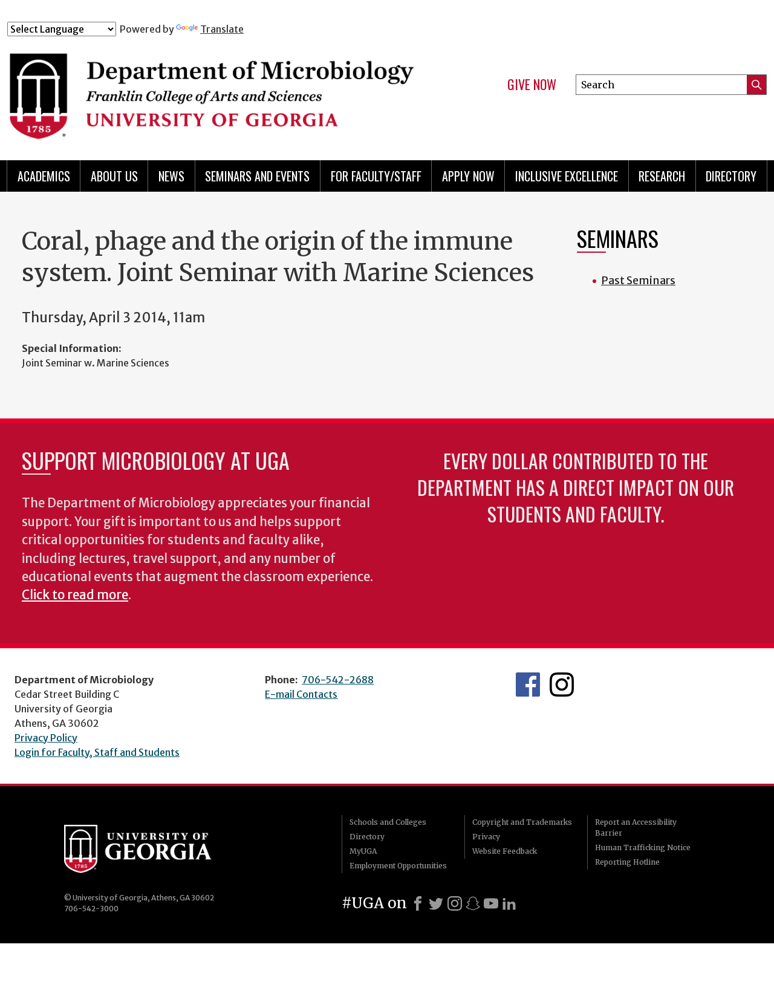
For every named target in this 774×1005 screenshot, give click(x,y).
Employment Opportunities (398, 865)
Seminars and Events (257, 176)
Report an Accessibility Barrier (636, 828)
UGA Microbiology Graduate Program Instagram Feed (562, 684)
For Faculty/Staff (376, 176)
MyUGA (363, 851)
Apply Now (468, 176)
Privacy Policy (46, 738)
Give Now (531, 84)
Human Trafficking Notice (643, 847)
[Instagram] (454, 903)
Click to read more (75, 595)
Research (662, 176)
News (171, 176)
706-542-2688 (338, 680)
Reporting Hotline (627, 862)
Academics (44, 176)
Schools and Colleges (388, 822)
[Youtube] (491, 903)
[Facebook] (418, 903)
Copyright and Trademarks (522, 822)
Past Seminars (638, 280)
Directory (731, 176)
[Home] (217, 89)
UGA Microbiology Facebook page (528, 684)
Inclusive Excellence (566, 176)
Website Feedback (504, 851)
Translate (222, 29)
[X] (436, 903)
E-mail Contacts (301, 694)
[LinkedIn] (509, 903)
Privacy (486, 836)
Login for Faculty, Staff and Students (97, 752)
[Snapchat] (473, 903)
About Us (114, 176)
